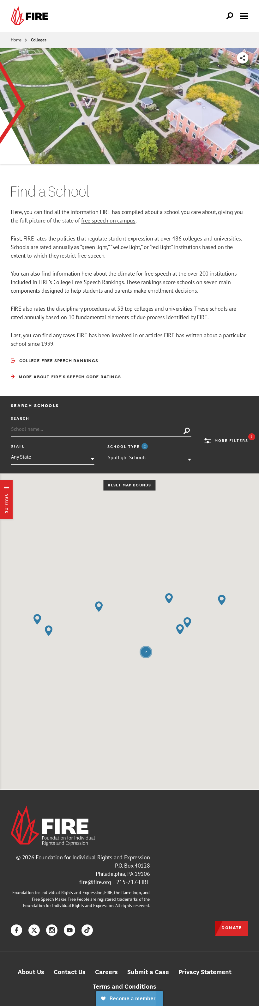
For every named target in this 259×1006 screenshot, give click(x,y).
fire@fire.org (95, 882)
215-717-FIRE (133, 882)
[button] (221, 600)
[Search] (186, 431)
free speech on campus (108, 220)
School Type (128, 446)
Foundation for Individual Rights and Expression (93, 857)
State (18, 446)
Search (20, 418)
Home (16, 40)
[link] (31, 16)
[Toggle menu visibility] (244, 15)
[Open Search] (230, 16)
